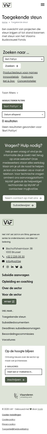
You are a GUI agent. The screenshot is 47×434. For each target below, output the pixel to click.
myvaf (7, 301)
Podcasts (27, 77)
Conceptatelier (26, 81)
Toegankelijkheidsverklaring (15, 429)
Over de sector (12, 288)
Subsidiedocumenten (15, 322)
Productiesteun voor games (20, 72)
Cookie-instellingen (11, 414)
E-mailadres (11, 366)
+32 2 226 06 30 (15, 256)
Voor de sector (12, 294)
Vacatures (8, 339)
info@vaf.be (13, 261)
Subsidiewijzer (21, 205)
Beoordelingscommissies (18, 334)
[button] (42, 5)
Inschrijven (14, 379)
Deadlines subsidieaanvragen (21, 328)
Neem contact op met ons (21, 198)
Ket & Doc (9, 81)
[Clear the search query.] (41, 59)
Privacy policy (8, 424)
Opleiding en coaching (17, 281)
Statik (40, 409)
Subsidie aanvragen (15, 275)
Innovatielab (11, 77)
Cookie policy (8, 419)
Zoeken (10, 66)
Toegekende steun (14, 317)
